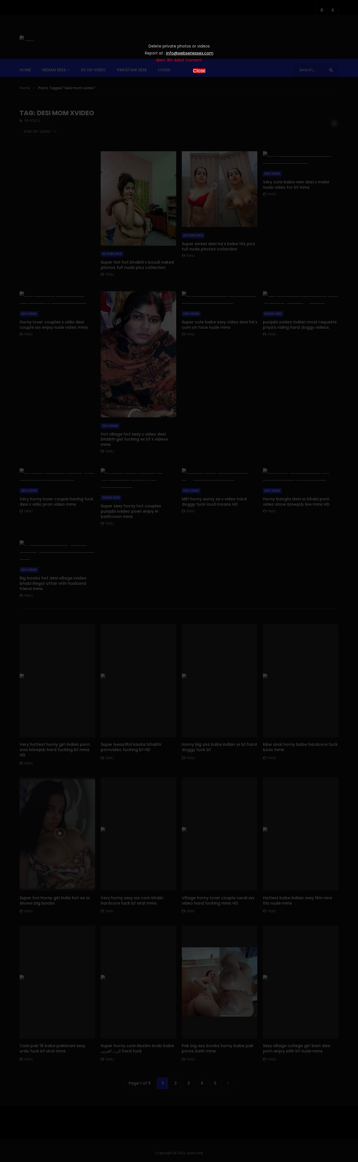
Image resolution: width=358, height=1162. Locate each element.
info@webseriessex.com (189, 53)
